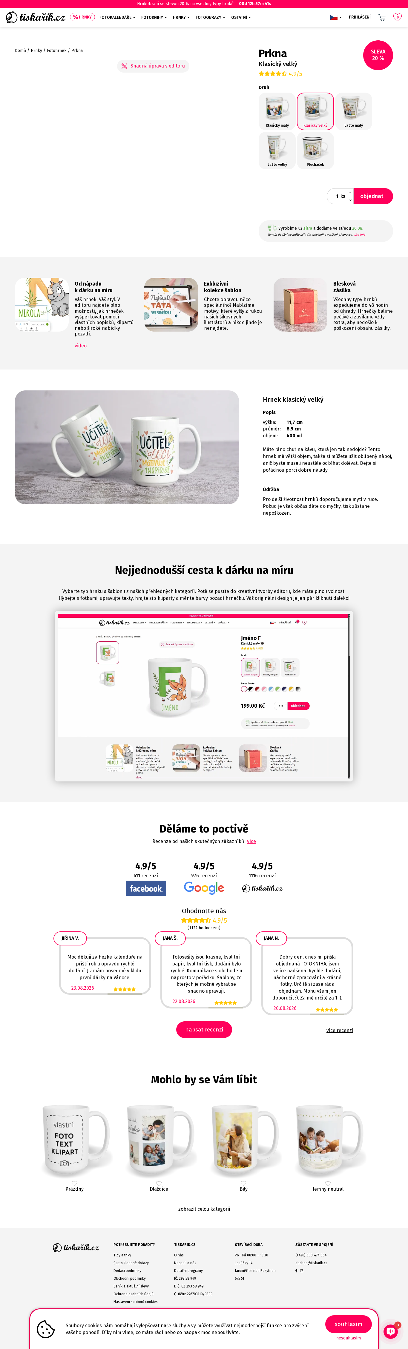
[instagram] (301, 1271)
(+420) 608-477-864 (310, 1255)
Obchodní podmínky (129, 1278)
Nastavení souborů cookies (135, 1302)
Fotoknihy (152, 17)
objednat (372, 196)
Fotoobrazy (208, 17)
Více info (359, 235)
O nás (179, 1255)
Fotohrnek (57, 50)
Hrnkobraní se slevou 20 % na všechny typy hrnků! (204, 3)
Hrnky (85, 17)
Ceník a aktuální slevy (131, 1286)
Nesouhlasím (348, 1338)
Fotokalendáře (115, 17)
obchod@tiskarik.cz (311, 1263)
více (251, 841)
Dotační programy (188, 1271)
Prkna (77, 50)
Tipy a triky (122, 1255)
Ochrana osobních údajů (133, 1294)
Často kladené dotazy (131, 1263)
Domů (20, 50)
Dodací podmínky (127, 1271)
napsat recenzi (204, 1029)
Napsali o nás (185, 1263)
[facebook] (296, 1271)
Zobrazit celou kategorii (204, 1209)
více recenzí (339, 1030)
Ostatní (239, 17)
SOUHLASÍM (348, 1324)
